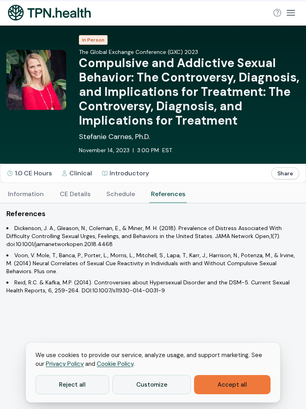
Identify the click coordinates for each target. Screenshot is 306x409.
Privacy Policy (65, 364)
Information (26, 194)
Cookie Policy (115, 364)
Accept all (232, 385)
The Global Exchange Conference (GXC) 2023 (138, 52)
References (168, 194)
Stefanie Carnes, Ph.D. (114, 136)
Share (285, 173)
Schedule (120, 194)
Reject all (72, 385)
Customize (151, 385)
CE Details (75, 194)
